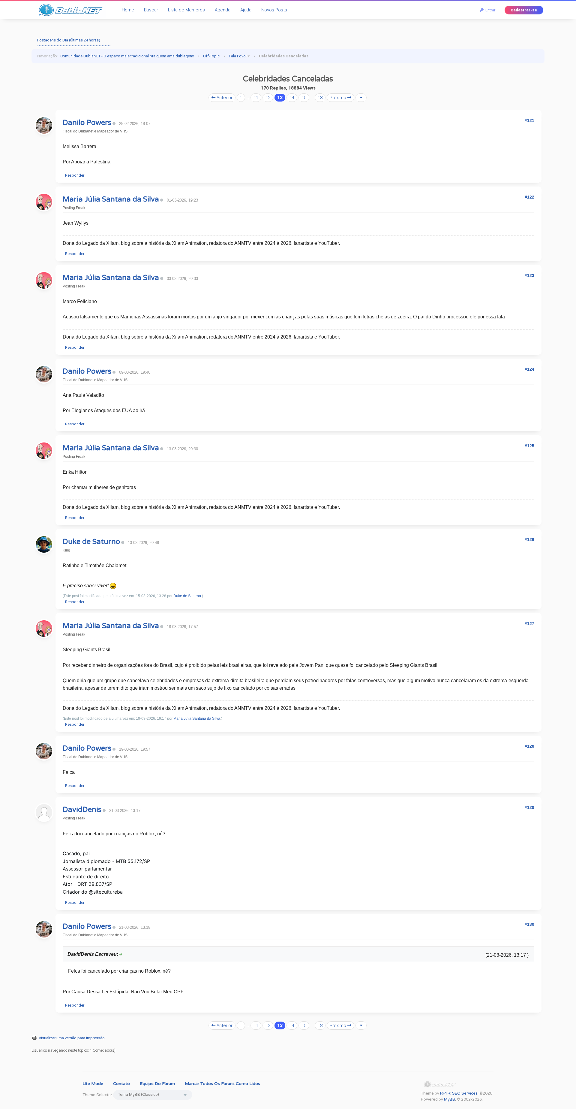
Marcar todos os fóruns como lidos (222, 1083)
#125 (529, 445)
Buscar (151, 10)
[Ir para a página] (361, 97)
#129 (529, 807)
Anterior (223, 97)
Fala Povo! (238, 56)
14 (292, 97)
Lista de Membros (186, 10)
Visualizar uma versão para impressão (72, 1038)
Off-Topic (211, 56)
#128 (529, 746)
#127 (529, 623)
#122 (529, 197)
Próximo (338, 97)
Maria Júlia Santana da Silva (111, 199)
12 (268, 97)
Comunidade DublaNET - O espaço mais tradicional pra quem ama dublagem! (127, 56)
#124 (529, 369)
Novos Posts (274, 10)
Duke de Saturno (91, 541)
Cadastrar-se (524, 10)
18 (320, 97)
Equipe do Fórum (157, 1083)
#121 (529, 120)
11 (256, 97)
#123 (529, 275)
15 (304, 97)
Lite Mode (92, 1083)
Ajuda (245, 10)
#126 (529, 539)
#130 (529, 924)
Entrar (489, 10)
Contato (121, 1083)
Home (128, 10)
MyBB (449, 1099)
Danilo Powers (87, 122)
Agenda (222, 10)
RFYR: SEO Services (459, 1093)
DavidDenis (82, 809)
